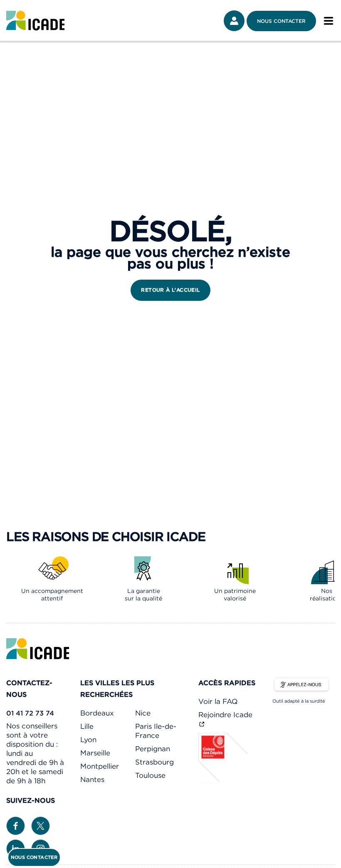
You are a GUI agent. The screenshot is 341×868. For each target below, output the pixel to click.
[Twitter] (40, 824)
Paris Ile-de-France (155, 731)
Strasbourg (154, 762)
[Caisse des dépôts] (223, 780)
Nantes (92, 779)
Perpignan (152, 748)
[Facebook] (15, 824)
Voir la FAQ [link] (217, 701)
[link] (35, 21)
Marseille (95, 752)
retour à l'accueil (170, 290)
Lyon (88, 739)
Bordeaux (97, 713)
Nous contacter (281, 21)
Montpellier (99, 766)
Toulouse (150, 775)
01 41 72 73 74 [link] (30, 713)
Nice (143, 713)
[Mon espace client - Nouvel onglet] (234, 20)
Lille (87, 726)
